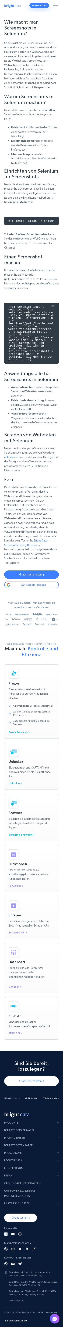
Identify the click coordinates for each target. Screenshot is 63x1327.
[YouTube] (12, 1234)
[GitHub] (19, 1234)
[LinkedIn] (5, 1234)
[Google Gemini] (19, 1248)
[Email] (12, 1263)
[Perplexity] (12, 1248)
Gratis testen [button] (39, 5)
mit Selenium (11, 457)
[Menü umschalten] (55, 6)
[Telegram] (19, 1263)
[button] (20, 1218)
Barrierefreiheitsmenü (16, 1320)
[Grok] (33, 1248)
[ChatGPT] (5, 1248)
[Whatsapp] (5, 1263)
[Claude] (26, 1248)
